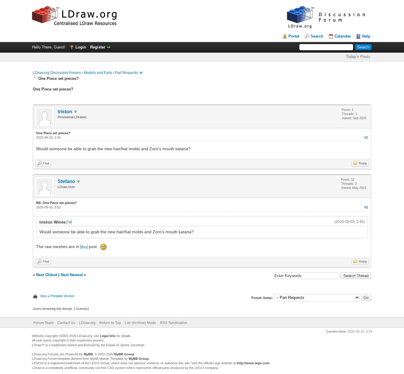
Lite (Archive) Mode (140, 323)
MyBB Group (124, 354)
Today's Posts (358, 56)
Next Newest (72, 275)
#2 (366, 207)
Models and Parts (98, 73)
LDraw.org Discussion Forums (57, 73)
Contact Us (66, 323)
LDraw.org (87, 323)
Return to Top (110, 323)
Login (80, 47)
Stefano (66, 181)
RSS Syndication (173, 323)
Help (366, 36)
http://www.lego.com (253, 363)
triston (65, 111)
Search (317, 36)
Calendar (342, 36)
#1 (366, 137)
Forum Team (43, 323)
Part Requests (126, 73)
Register (97, 47)
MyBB (88, 354)
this (84, 247)
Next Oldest (46, 275)
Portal (293, 36)
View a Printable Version (57, 296)
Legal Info (108, 336)
